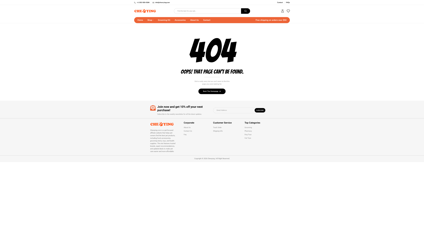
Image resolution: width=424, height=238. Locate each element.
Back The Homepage (211, 91)
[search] (245, 11)
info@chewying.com (162, 2)
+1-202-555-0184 (143, 2)
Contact (280, 2)
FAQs (288, 2)
